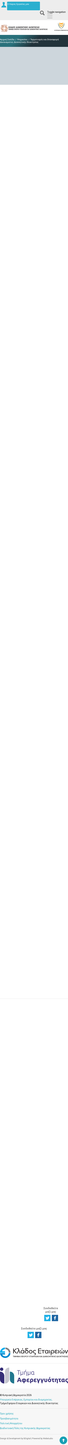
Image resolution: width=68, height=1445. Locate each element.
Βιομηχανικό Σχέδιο (31, 1146)
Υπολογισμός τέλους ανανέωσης (52, 1213)
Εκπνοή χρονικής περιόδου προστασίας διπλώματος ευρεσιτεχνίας (34, 162)
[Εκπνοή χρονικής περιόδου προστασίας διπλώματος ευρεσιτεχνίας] (34, 150)
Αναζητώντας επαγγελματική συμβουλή (12, 1244)
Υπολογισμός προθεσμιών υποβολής (52, 1204)
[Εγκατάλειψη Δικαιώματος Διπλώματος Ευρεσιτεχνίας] (34, 237)
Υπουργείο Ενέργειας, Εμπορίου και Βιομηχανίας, (26, 1399)
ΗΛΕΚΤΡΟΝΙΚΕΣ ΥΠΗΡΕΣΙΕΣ (53, 1101)
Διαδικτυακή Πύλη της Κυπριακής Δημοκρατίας (25, 1428)
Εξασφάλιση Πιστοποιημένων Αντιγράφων (33, 1219)
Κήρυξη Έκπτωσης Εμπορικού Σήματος (34, 656)
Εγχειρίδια (50, 1172)
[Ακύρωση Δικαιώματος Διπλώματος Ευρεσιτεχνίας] (34, 319)
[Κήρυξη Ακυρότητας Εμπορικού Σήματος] (34, 728)
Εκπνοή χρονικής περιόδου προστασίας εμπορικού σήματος (34, 492)
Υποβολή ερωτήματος (34, 1014)
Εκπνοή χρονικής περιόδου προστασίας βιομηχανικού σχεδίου (34, 902)
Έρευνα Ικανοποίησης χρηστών (34, 1058)
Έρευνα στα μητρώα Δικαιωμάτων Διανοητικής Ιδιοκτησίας (11, 1232)
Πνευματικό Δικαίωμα (30, 1153)
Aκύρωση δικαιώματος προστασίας (34, 984)
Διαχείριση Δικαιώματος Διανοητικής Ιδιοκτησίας (11, 1143)
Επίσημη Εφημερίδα (50, 1146)
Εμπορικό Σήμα (29, 1140)
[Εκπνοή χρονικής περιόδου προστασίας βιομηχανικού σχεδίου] (34, 892)
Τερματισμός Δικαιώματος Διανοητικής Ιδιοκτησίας (11, 1155)
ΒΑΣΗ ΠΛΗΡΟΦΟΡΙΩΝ (53, 1131)
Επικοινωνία (51, 1230)
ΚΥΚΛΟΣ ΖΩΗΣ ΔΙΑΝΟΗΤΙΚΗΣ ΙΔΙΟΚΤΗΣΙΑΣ (12, 1105)
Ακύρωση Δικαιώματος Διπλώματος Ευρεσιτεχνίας (34, 328)
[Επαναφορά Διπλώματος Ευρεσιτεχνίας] (34, 401)
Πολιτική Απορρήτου (11, 1423)
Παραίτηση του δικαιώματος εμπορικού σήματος (34, 574)
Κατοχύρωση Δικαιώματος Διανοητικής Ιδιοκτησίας (11, 1131)
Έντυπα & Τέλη (50, 1140)
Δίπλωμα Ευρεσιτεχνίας (32, 1133)
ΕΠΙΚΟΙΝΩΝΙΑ (51, 1225)
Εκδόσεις (50, 1168)
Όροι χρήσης (7, 1413)
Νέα (47, 1156)
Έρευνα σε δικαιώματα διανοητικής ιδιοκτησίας (10, 1119)
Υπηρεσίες (22, 39)
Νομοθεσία (50, 1152)
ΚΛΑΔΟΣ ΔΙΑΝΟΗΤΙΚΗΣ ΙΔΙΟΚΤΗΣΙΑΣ (52, 1275)
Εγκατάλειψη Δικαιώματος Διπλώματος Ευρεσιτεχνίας (34, 246)
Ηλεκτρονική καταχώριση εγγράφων (51, 1118)
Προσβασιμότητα (9, 1418)
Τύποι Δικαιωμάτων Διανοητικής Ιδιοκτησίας (11, 1198)
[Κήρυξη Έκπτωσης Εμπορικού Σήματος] (34, 646)
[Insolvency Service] (34, 1382)
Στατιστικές (51, 1160)
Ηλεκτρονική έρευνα (51, 1109)
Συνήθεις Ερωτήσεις (51, 1196)
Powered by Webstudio (42, 1438)
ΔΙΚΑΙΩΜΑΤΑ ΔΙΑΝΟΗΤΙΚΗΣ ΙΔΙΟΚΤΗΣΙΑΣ (32, 1103)
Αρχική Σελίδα (7, 39)
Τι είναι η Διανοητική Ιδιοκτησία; (10, 1188)
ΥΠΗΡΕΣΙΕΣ (30, 1164)
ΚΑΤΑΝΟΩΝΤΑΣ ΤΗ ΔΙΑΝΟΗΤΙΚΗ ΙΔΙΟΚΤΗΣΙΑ (12, 1174)
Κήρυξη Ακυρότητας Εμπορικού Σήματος (34, 738)
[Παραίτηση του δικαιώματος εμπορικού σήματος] (34, 564)
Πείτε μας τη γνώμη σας (34, 1080)
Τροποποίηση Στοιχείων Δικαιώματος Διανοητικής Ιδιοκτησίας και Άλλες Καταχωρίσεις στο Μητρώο (32, 1202)
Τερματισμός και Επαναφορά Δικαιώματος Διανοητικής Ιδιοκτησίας (31, 1232)
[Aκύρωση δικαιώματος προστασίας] (34, 974)
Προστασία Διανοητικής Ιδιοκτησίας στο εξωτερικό (10, 1255)
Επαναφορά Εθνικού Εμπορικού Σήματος (34, 820)
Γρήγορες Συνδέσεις (50, 1177)
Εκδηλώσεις (51, 1164)
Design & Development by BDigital (15, 1438)
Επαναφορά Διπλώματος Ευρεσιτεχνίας (34, 410)
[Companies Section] (34, 1357)
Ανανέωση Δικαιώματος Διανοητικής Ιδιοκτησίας (31, 1185)
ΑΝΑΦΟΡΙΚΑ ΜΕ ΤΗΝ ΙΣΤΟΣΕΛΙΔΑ (50, 1294)
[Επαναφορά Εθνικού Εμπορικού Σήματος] (34, 810)
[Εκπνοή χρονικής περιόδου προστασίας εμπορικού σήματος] (34, 482)
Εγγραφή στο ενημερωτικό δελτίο (34, 1036)
